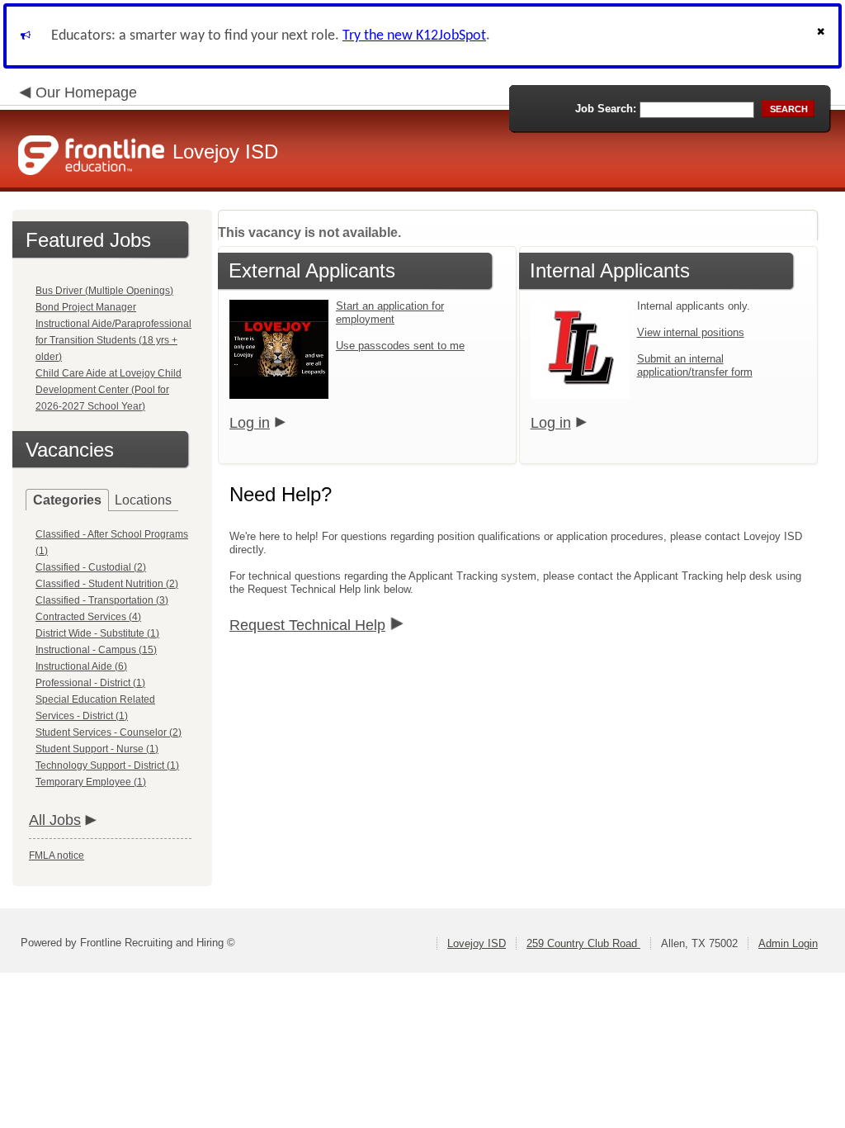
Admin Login (788, 943)
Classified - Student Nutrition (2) (106, 584)
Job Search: (605, 108)
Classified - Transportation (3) (101, 600)
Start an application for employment (390, 312)
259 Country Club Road (583, 943)
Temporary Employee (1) (90, 782)
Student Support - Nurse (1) (96, 749)
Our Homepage (86, 92)
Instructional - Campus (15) (96, 650)
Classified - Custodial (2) (90, 567)
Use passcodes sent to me (400, 345)
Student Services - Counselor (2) (108, 732)
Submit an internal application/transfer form (695, 365)
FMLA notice (56, 855)
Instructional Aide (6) (81, 666)
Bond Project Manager (85, 307)
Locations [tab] (143, 500)
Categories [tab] (67, 500)
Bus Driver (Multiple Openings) (104, 290)
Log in (249, 422)
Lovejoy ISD (476, 943)
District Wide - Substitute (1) (97, 633)
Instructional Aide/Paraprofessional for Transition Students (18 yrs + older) (113, 340)
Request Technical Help (307, 625)
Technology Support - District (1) (107, 765)
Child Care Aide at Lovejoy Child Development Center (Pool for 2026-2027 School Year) (108, 389)
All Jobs (55, 820)
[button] (822, 35)
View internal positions (690, 332)
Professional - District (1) (90, 683)
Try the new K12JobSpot (414, 36)
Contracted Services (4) (88, 617)
